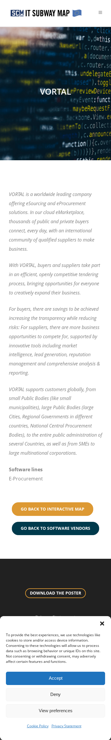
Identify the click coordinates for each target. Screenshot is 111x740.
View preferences (56, 710)
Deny (55, 694)
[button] (102, 623)
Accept (55, 678)
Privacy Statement (66, 725)
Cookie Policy (38, 725)
